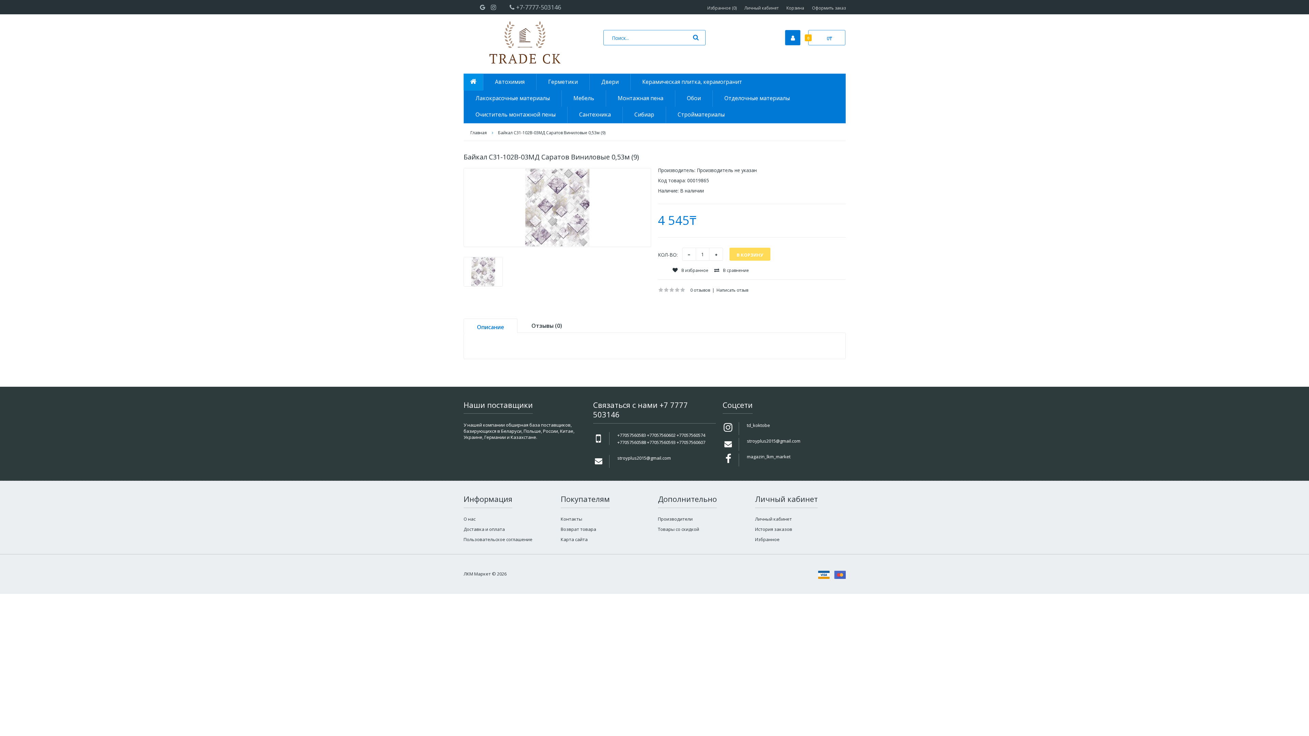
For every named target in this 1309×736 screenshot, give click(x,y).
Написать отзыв (732, 290)
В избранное (694, 270)
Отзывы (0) (546, 325)
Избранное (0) (722, 8)
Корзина (795, 8)
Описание (490, 327)
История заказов (773, 529)
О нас (470, 519)
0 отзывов (700, 290)
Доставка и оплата (484, 529)
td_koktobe (758, 425)
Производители (675, 519)
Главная (478, 133)
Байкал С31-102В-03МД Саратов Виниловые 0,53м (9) (551, 133)
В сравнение (735, 270)
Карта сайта (574, 539)
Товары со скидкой (678, 529)
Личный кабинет (761, 8)
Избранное (767, 539)
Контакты (571, 519)
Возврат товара (578, 529)
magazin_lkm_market (769, 457)
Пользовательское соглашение (498, 539)
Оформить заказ (829, 8)
